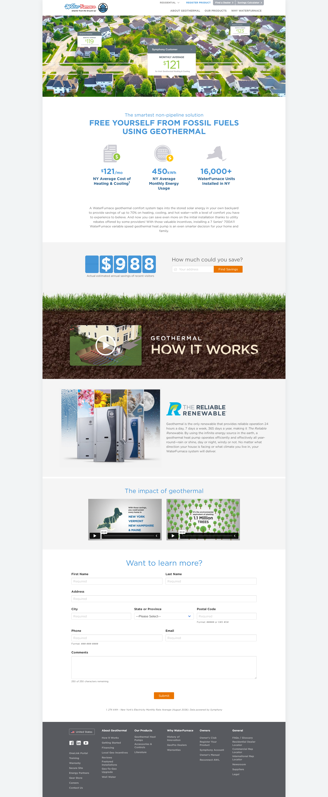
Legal (235, 774)
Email (170, 631)
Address (77, 591)
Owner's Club (208, 737)
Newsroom (239, 764)
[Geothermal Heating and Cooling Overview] (106, 345)
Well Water (109, 777)
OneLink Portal (78, 753)
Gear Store (75, 778)
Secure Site (76, 768)
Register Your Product (208, 743)
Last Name (174, 574)
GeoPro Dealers (177, 745)
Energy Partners (79, 773)
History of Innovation (174, 738)
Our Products (143, 730)
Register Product (198, 2)
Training (74, 758)
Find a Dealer (223, 2)
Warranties (174, 750)
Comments (79, 652)
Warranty (75, 763)
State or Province (148, 609)
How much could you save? (207, 259)
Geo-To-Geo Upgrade (109, 770)
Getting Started (111, 742)
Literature (140, 752)
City (74, 609)
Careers (74, 782)
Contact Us (76, 787)
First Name (79, 574)
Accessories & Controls (143, 745)
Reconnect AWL (210, 759)
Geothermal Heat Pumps (145, 738)
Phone (76, 631)
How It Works (110, 737)
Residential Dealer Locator (243, 743)
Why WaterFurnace (180, 730)
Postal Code (206, 609)
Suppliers (238, 769)
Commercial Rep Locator (242, 750)
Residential (168, 2)
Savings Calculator (249, 2)
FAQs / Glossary (242, 737)
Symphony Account (212, 750)
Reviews (107, 757)
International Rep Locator (243, 758)
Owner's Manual (210, 755)
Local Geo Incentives (115, 752)
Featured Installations (109, 763)
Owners (205, 730)
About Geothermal (114, 730)
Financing (108, 747)
